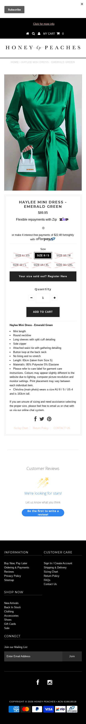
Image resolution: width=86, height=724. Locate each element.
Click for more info (43, 23)
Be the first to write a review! (43, 512)
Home (15, 62)
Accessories (11, 615)
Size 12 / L (19, 264)
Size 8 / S (43, 255)
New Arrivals (11, 603)
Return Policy (41, 428)
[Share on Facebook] (35, 419)
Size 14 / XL (41, 264)
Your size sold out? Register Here (43, 276)
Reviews (9, 571)
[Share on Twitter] (41, 419)
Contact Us (50, 584)
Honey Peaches (44, 701)
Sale (6, 628)
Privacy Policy (12, 575)
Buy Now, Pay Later (15, 563)
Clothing (9, 611)
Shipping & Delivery (55, 567)
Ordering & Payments (16, 567)
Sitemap (9, 580)
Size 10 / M (63, 255)
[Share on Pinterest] (49, 419)
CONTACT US (62, 428)
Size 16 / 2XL (64, 264)
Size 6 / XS (22, 255)
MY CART (53, 33)
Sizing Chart (21, 428)
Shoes (8, 619)
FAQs (47, 580)
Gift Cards (10, 623)
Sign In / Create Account (58, 563)
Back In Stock (12, 607)
